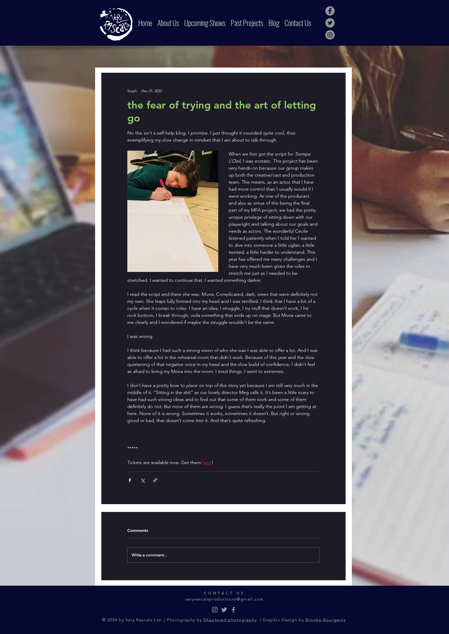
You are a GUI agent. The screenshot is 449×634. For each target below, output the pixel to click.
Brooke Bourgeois (326, 619)
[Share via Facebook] (129, 480)
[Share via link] (155, 480)
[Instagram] (330, 34)
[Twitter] (330, 23)
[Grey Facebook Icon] (233, 609)
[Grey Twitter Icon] (224, 609)
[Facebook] (330, 11)
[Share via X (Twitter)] (142, 480)
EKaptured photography (230, 619)
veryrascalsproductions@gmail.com (224, 599)
